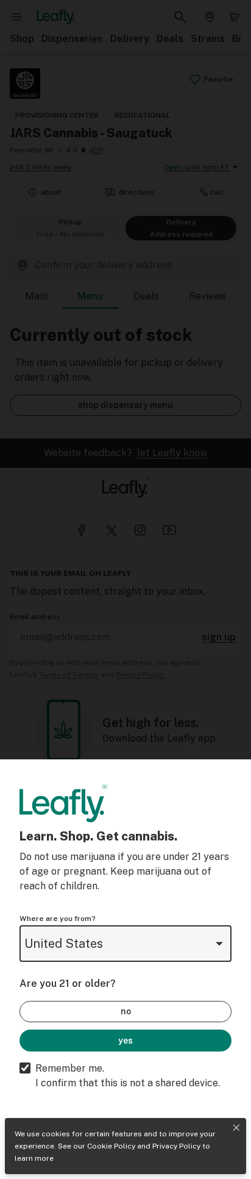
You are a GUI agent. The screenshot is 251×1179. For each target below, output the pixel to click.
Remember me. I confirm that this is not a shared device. (127, 1076)
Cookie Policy (111, 1146)
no (126, 1011)
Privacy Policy (176, 1146)
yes (125, 1040)
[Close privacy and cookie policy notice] (236, 1128)
